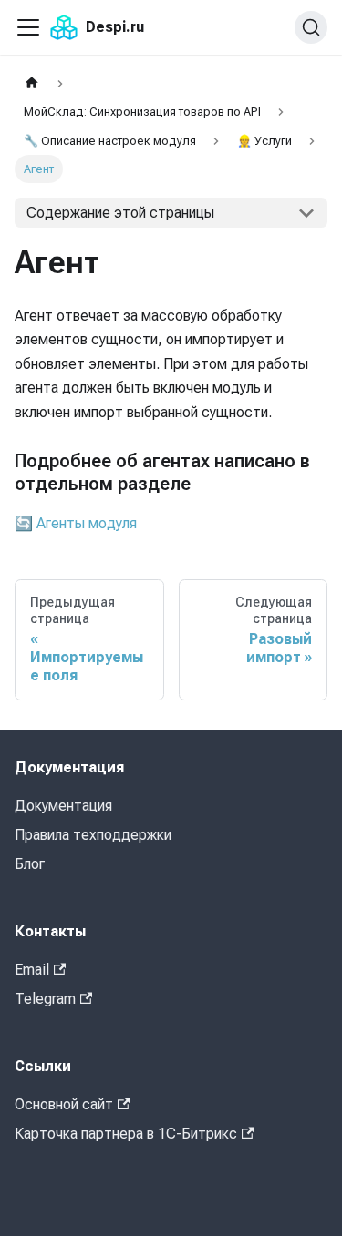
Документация (63, 805)
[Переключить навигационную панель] (28, 27)
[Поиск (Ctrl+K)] (311, 27)
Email (32, 969)
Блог (30, 864)
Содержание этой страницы (120, 212)
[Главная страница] (32, 83)
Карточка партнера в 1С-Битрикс (126, 1133)
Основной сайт (64, 1104)
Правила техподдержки (93, 834)
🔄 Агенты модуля (76, 523)
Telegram (45, 998)
